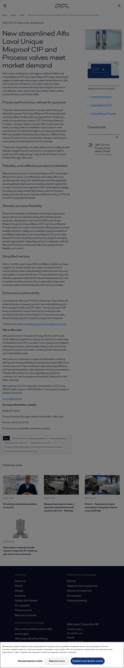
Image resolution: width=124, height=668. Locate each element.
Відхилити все (57, 660)
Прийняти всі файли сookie (87, 660)
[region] (62, 655)
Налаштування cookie (30, 660)
